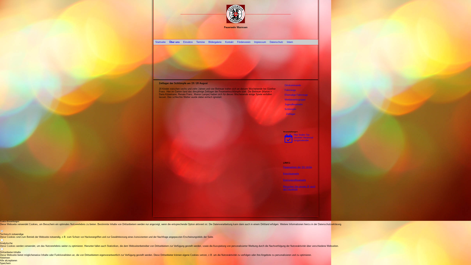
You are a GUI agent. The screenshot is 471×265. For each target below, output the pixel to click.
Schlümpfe (290, 109)
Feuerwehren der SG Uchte (297, 167)
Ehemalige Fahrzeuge (296, 94)
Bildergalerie (215, 42)
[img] (235, 14)
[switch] (2, 231)
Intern (290, 42)
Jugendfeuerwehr (294, 104)
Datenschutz (276, 42)
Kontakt (229, 42)
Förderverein (243, 42)
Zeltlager (290, 114)
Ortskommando (293, 85)
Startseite (160, 42)
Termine (200, 42)
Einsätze (188, 42)
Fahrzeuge (290, 90)
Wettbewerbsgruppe (295, 99)
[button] (171, 257)
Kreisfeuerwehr (291, 173)
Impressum (260, 42)
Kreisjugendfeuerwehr (294, 180)
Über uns (174, 42)
